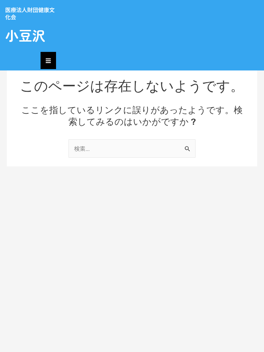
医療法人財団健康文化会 (30, 13)
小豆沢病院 (25, 43)
